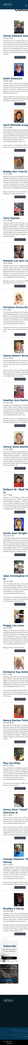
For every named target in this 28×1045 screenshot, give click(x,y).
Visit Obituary (20, 57)
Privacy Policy (18, 1031)
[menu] (26, 5)
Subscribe (9, 958)
